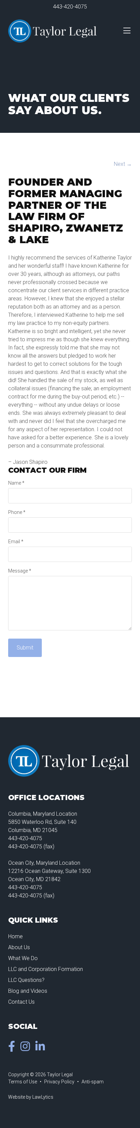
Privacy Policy (59, 1081)
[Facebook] (13, 1048)
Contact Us (21, 1002)
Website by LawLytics (30, 1097)
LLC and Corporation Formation (45, 969)
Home (15, 936)
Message (19, 571)
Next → (123, 164)
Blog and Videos (27, 991)
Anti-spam (93, 1081)
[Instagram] (26, 1048)
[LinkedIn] (41, 1048)
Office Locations (46, 797)
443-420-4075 (70, 6)
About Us (19, 947)
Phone (16, 512)
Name (16, 483)
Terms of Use (22, 1081)
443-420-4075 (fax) (31, 846)
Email (15, 541)
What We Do (23, 958)
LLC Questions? (26, 980)
